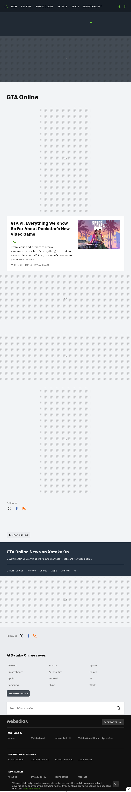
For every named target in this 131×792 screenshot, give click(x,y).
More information (32, 788)
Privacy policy (38, 776)
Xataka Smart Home (89, 738)
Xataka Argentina (64, 759)
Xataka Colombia (40, 759)
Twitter (119, 6)
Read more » (26, 259)
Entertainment (92, 6)
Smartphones (15, 672)
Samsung (13, 685)
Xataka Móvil (38, 738)
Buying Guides (44, 6)
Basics (93, 672)
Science (62, 6)
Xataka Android (63, 738)
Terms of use (61, 776)
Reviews (26, 6)
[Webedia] (17, 721)
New (13, 242)
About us (12, 776)
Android (65, 570)
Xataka (11, 738)
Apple (54, 570)
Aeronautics (55, 672)
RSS (24, 508)
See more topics (18, 693)
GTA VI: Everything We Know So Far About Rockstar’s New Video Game (40, 228)
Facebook (125, 6)
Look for (119, 708)
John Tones (25, 264)
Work (93, 685)
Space (75, 6)
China (52, 685)
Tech (14, 6)
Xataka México (16, 759)
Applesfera (107, 738)
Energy (43, 570)
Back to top (111, 722)
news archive (20, 535)
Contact (82, 776)
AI (75, 570)
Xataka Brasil (85, 759)
